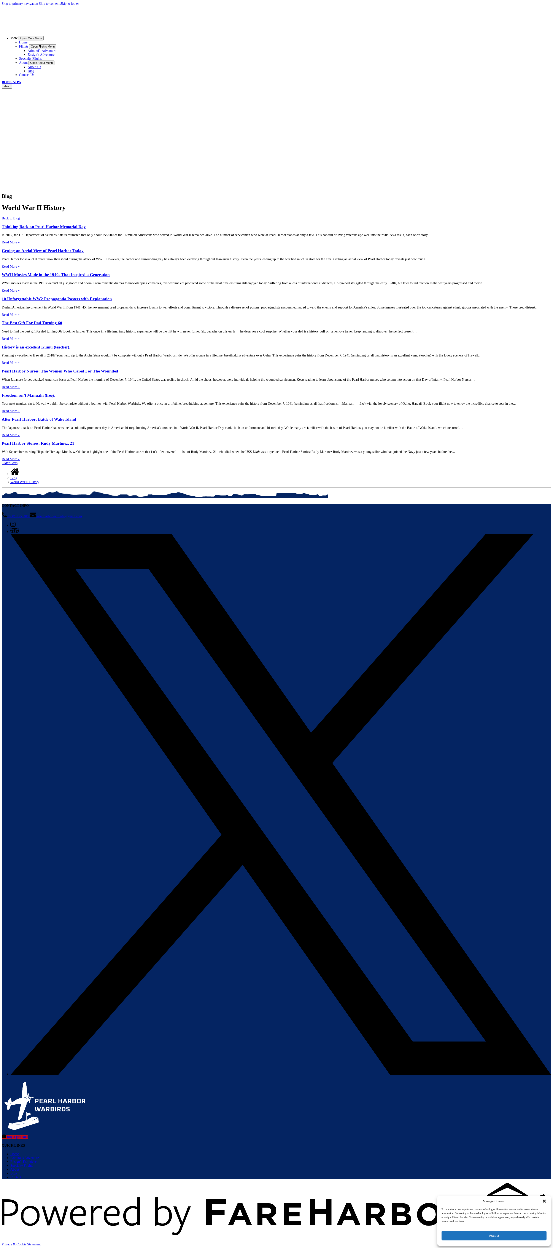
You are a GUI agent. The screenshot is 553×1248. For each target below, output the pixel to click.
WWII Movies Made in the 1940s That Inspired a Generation (56, 274)
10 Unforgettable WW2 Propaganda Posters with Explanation (57, 299)
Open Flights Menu (43, 46)
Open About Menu (41, 62)
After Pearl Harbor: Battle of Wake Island (39, 419)
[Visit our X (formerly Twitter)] (280, 1074)
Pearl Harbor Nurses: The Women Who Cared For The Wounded (60, 371)
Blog (31, 71)
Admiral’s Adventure (42, 51)
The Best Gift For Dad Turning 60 (32, 323)
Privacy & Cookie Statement (21, 1244)
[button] (544, 1201)
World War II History (24, 482)
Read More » (11, 242)
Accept (494, 1235)
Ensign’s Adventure (41, 54)
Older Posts (9, 463)
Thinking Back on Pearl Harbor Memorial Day (44, 226)
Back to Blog (11, 218)
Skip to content (49, 3)
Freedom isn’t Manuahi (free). (28, 395)
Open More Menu (31, 38)
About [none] (23, 62)
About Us (34, 67)
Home (23, 42)
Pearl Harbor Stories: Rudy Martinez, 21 (38, 443)
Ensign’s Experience (24, 1161)
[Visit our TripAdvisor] (14, 532)
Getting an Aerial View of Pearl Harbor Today (43, 250)
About (14, 1169)
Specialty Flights (30, 58)
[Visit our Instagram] (13, 525)
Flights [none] (23, 46)
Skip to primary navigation (20, 3)
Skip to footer (69, 3)
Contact (15, 1177)
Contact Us (26, 75)
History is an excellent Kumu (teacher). (36, 347)
